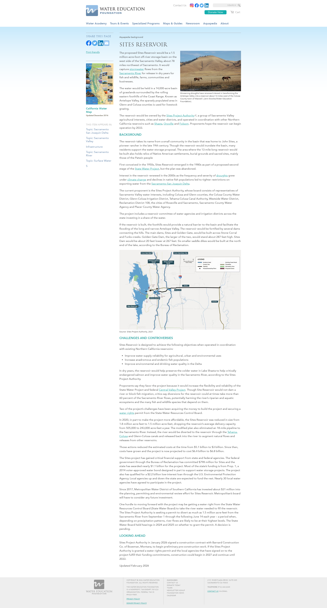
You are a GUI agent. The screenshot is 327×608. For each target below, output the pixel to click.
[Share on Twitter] (94, 42)
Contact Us (213, 591)
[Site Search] (239, 5)
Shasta (158, 123)
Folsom (184, 123)
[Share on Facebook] (88, 42)
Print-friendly (93, 52)
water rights (126, 413)
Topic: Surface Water (98, 160)
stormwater (137, 69)
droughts (222, 175)
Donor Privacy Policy (137, 603)
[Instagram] (192, 5)
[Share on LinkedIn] (100, 42)
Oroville (169, 123)
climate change (136, 179)
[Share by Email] (106, 42)
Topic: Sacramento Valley (97, 139)
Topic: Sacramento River (97, 153)
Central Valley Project (172, 389)
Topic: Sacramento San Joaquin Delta (97, 131)
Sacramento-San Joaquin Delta (170, 183)
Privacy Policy (133, 599)
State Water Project (147, 168)
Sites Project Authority (180, 115)
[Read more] (207, 5)
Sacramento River (130, 73)
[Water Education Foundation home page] (113, 10)
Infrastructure (94, 146)
